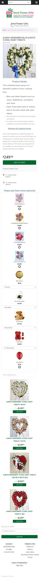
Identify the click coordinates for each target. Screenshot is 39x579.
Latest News (30, 552)
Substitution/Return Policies (30, 555)
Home (4, 30)
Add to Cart (19, 162)
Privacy (30, 557)
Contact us (30, 547)
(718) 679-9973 (20, 25)
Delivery (30, 549)
